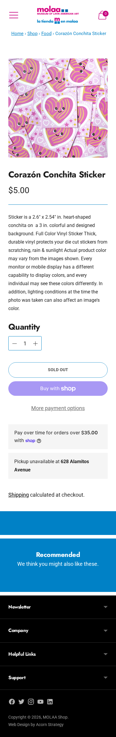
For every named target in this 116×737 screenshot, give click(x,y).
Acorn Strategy (50, 724)
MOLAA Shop (55, 717)
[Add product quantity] (15, 343)
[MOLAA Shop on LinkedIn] (50, 703)
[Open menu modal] (13, 15)
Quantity (24, 327)
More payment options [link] (58, 408)
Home (17, 33)
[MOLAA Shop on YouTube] (40, 703)
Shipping (18, 495)
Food (46, 33)
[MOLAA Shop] (58, 15)
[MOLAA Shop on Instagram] (31, 703)
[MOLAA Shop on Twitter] (21, 703)
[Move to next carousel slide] (108, 587)
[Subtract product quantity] (35, 343)
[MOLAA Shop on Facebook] (11, 703)
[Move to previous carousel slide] (8, 587)
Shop (32, 33)
